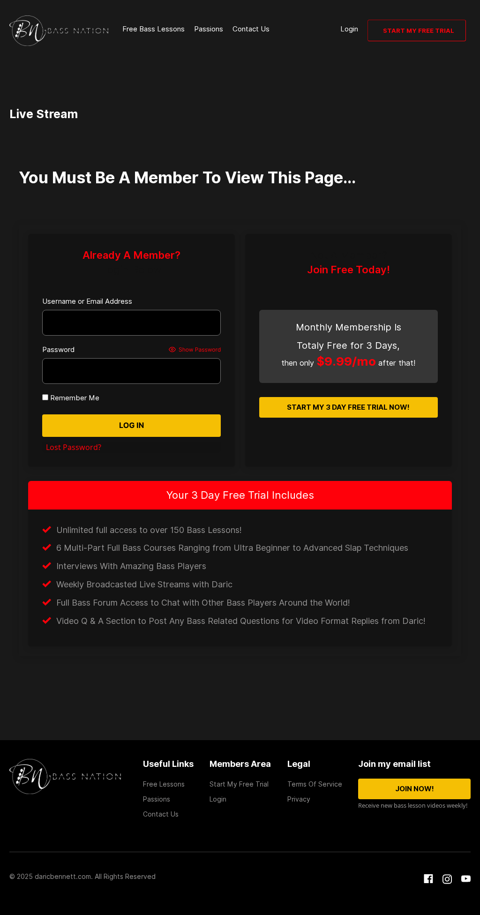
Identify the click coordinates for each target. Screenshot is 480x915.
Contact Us (251, 29)
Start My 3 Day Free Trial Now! (348, 407)
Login (349, 29)
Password (58, 349)
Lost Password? (73, 447)
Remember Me (73, 398)
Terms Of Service (314, 784)
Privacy (298, 799)
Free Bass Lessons (153, 29)
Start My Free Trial (418, 30)
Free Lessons (164, 784)
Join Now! (414, 789)
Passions (208, 29)
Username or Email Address (87, 301)
